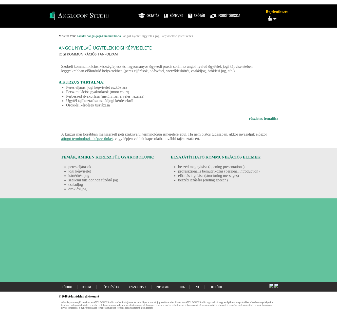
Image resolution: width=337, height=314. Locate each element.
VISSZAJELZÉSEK (137, 287)
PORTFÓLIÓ (216, 287)
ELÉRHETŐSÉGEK (110, 287)
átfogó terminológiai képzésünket (87, 139)
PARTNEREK (162, 287)
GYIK (197, 287)
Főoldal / (82, 36)
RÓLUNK (87, 287)
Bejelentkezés (277, 11)
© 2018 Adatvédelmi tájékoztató (79, 296)
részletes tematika (263, 118)
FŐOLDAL (67, 287)
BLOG (182, 287)
